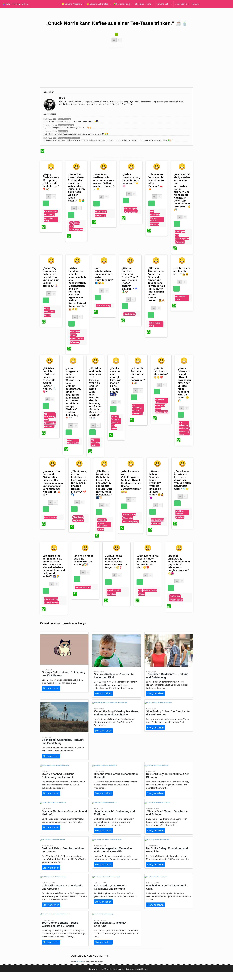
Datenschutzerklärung (137, 969)
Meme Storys (181, 4)
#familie (115, 417)
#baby (47, 308)
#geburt (47, 315)
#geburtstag (49, 215)
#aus (152, 211)
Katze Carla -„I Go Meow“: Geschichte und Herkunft (110, 887)
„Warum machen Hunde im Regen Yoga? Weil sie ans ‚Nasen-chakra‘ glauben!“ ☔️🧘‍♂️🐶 (130, 280)
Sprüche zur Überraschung (66, 125)
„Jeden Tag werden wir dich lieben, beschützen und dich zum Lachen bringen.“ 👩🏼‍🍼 (51, 277)
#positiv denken (176, 600)
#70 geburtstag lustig (95, 442)
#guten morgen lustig (73, 441)
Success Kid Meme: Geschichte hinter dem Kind (113, 676)
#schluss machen (153, 219)
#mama (47, 603)
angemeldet (79, 961)
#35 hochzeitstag (49, 415)
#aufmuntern (175, 596)
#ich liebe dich (159, 400)
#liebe (158, 408)
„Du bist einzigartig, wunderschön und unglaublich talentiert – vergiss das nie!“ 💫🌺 (179, 564)
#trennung (154, 224)
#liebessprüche (161, 412)
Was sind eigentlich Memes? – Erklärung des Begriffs (113, 850)
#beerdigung (78, 517)
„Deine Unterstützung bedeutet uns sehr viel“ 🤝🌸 (131, 180)
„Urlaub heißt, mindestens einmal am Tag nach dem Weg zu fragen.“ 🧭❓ (116, 561)
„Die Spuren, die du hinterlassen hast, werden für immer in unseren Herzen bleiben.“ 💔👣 (79, 483)
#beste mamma (51, 599)
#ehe (46, 420)
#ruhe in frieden (150, 590)
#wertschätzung (131, 212)
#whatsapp (180, 242)
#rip (74, 520)
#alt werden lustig (180, 297)
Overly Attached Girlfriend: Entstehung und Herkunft (58, 775)
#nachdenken (100, 212)
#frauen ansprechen (102, 524)
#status (73, 335)
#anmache (102, 520)
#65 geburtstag (157, 520)
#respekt (133, 208)
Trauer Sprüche (62, 131)
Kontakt (195, 4)
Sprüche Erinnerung (64, 119)
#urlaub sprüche (114, 590)
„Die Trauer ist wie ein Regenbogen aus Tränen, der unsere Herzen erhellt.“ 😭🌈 (76, 134)
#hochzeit (180, 517)
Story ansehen (51, 688)
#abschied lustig (103, 305)
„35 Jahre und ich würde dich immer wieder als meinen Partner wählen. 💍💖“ (49, 380)
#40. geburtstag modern (136, 407)
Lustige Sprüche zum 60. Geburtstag (68, 138)
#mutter (55, 603)
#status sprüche (76, 230)
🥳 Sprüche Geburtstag (97, 4)
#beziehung (155, 215)
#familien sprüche (116, 421)
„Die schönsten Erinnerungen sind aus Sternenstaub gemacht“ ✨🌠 (71, 121)
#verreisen (111, 594)
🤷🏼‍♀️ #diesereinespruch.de (15, 4)
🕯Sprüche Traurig (143, 4)
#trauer (80, 520)
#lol (71, 226)
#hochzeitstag (50, 423)
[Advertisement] (113, 67)
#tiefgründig (100, 215)
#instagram (180, 232)
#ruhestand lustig (83, 587)
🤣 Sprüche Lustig (121, 4)
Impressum (119, 969)
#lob (126, 208)
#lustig (101, 529)
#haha (77, 223)
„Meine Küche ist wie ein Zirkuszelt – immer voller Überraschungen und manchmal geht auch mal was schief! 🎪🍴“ (53, 483)
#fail (72, 223)
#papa (114, 428)
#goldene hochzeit (180, 512)
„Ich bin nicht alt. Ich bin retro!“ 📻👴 (181, 271)
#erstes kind (49, 312)
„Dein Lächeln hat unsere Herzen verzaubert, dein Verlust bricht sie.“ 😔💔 (148, 561)
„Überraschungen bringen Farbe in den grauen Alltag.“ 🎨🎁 (68, 127)
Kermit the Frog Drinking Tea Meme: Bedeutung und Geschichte (116, 713)
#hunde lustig (129, 314)
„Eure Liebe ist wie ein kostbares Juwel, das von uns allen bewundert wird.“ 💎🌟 (182, 480)
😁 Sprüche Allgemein (72, 4)
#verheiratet (49, 426)
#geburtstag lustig (49, 219)
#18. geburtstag (50, 211)
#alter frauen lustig (154, 324)
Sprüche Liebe (163, 4)
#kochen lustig (50, 517)
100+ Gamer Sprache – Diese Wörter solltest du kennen (60, 924)
